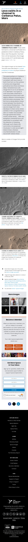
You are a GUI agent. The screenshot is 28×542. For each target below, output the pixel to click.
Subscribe (13, 390)
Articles (14, 439)
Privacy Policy (21, 392)
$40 (18, 349)
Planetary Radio (14, 442)
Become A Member (14, 466)
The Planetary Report (14, 453)
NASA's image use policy (12, 272)
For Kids (14, 431)
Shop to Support (14, 482)
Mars (6, 282)
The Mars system (17, 286)
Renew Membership (14, 476)
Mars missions (11, 282)
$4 (9, 345)
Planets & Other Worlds (14, 420)
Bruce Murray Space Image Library (12, 9)
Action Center (14, 460)
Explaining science (21, 281)
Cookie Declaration (14, 536)
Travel (14, 484)
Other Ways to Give (14, 487)
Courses (14, 450)
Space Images (20, 288)
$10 (18, 345)
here (24, 66)
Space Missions (14, 423)
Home (13, 288)
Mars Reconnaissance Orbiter (11, 283)
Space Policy (14, 429)
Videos (14, 447)
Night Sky (14, 426)
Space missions (9, 286)
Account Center (7, 518)
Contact (14, 468)
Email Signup (14, 463)
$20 (9, 349)
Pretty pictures (22, 284)
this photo (15, 256)
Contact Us (16, 518)
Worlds (24, 286)
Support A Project (14, 479)
